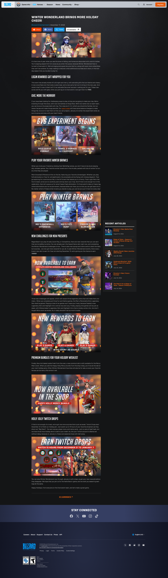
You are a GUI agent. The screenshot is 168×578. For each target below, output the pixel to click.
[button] (160, 4)
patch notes (66, 108)
